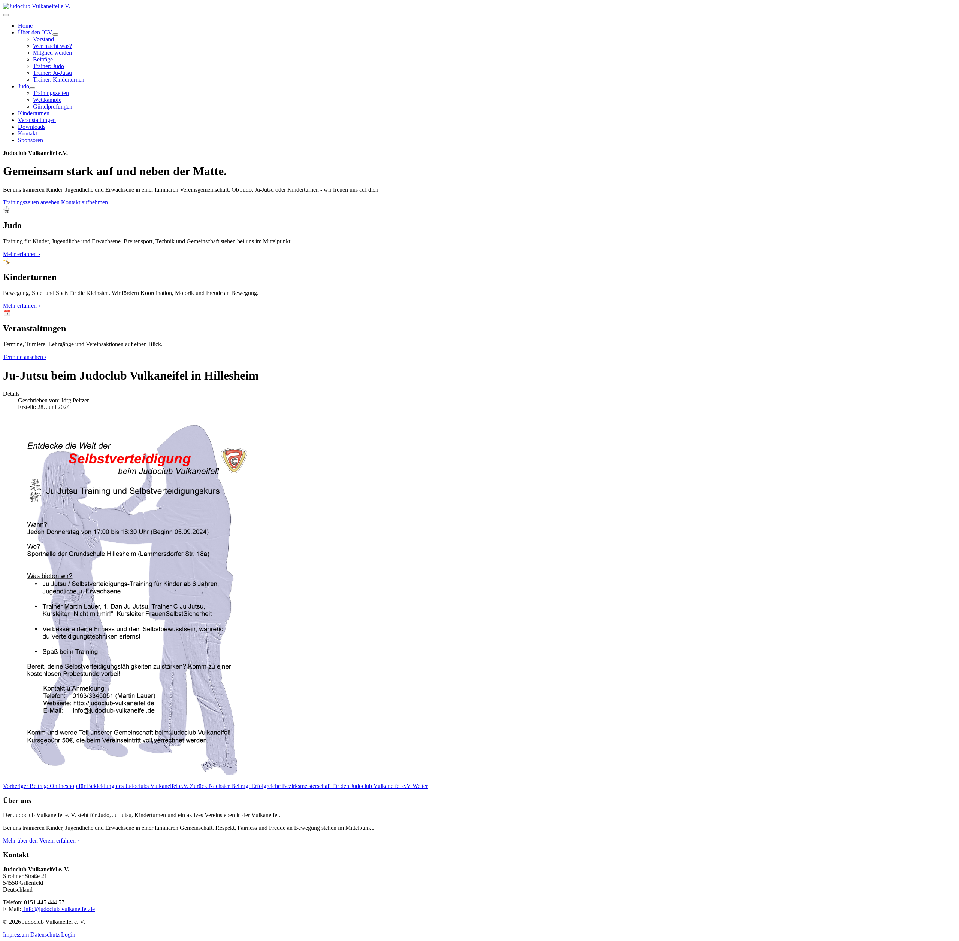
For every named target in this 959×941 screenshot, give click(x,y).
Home (25, 25)
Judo (23, 86)
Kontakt (27, 133)
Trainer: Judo (48, 66)
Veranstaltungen (37, 120)
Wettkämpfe (47, 100)
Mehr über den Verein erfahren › (41, 840)
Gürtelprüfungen (52, 106)
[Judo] (32, 88)
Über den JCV (35, 32)
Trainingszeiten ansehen (32, 202)
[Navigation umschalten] (6, 15)
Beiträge (43, 59)
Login (68, 934)
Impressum (16, 934)
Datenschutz (45, 934)
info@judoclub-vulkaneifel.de (58, 909)
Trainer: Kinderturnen (58, 79)
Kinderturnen (33, 113)
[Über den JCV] (55, 34)
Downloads (31, 127)
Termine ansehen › (24, 357)
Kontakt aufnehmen (84, 202)
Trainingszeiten (51, 93)
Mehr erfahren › (21, 254)
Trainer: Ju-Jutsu (52, 73)
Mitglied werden (52, 52)
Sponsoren (30, 140)
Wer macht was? (52, 46)
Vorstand (43, 39)
